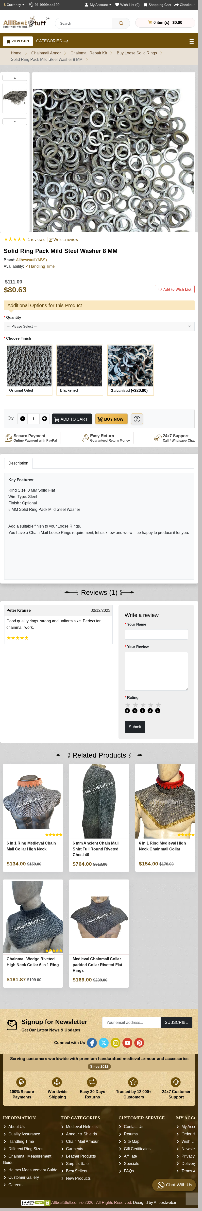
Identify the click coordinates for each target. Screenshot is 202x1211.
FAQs (129, 1171)
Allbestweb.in (165, 1202)
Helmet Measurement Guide (32, 1170)
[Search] (121, 23)
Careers (15, 1185)
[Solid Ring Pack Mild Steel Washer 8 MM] (113, 174)
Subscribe (176, 1022)
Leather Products (81, 1156)
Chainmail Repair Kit (88, 53)
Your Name (136, 624)
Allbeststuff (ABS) (31, 260)
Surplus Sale (77, 1163)
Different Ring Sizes (25, 1149)
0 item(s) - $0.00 (167, 22)
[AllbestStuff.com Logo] (26, 21)
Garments (74, 1149)
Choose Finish (18, 338)
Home (16, 53)
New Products (78, 1178)
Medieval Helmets (82, 1127)
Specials (131, 1163)
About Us (16, 1127)
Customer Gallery (23, 1177)
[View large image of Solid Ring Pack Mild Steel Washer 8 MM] (14, 98)
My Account (192, 1127)
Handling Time (21, 1141)
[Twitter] (104, 1043)
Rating (132, 697)
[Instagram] (115, 1043)
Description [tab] (18, 463)
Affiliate (130, 1156)
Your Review (138, 647)
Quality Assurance (24, 1134)
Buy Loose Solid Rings (137, 53)
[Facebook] (92, 1043)
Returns (131, 1134)
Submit (135, 727)
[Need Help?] (137, 419)
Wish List (190, 1141)
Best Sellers (76, 1171)
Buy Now (113, 419)
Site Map (131, 1141)
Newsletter (191, 1149)
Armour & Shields (81, 1134)
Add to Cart (74, 419)
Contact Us (133, 1127)
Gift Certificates (137, 1149)
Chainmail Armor (46, 53)
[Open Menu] (192, 41)
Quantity (13, 317)
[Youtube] (127, 1043)
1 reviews (36, 239)
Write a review (65, 239)
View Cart (20, 41)
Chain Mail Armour (82, 1141)
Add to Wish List (177, 289)
